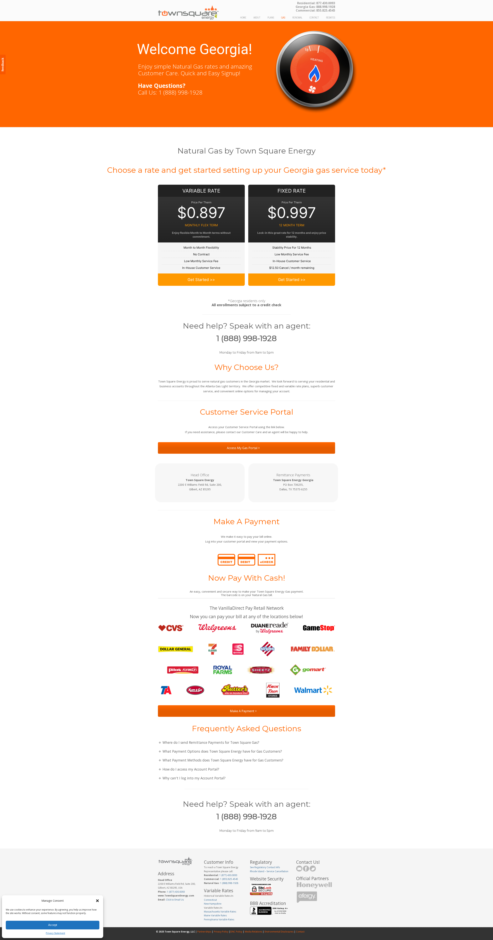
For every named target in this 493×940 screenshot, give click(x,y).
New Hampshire (212, 903)
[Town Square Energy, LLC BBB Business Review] (269, 914)
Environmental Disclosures (279, 931)
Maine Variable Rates (215, 915)
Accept (52, 925)
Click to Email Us (174, 899)
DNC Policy (236, 931)
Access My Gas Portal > (244, 448)
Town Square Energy (188, 10)
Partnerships (204, 931)
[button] (97, 901)
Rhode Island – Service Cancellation (269, 871)
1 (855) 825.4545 (229, 879)
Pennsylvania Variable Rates (219, 919)
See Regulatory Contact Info (265, 867)
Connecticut (210, 899)
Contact (299, 931)
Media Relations (253, 931)
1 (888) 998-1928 (229, 883)
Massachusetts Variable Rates (220, 911)
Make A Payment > (243, 711)
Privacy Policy (221, 931)
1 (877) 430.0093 (176, 891)
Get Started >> (201, 279)
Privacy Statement (55, 933)
